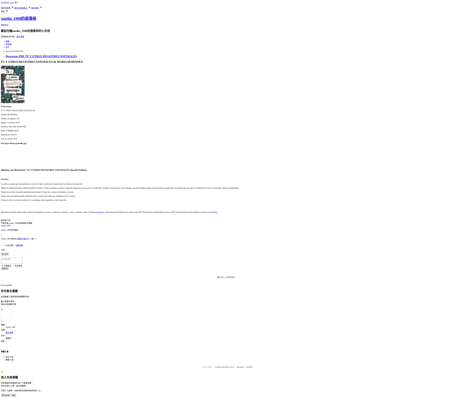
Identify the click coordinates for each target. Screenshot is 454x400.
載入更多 (5, 254)
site (136, 212)
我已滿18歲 (6, 395)
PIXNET (209, 367)
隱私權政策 (240, 367)
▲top (3, 250)
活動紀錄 (19, 245)
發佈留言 (5, 269)
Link (24, 143)
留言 (25, 239)
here (215, 212)
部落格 (8, 44)
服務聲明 (249, 367)
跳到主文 (5, 25)
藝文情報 (20, 37)
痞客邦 (20, 239)
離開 (13, 395)
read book (100, 212)
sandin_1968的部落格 (18, 18)
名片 (7, 47)
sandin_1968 (6, 225)
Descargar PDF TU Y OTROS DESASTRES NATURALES (41, 56)
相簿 (7, 41)
